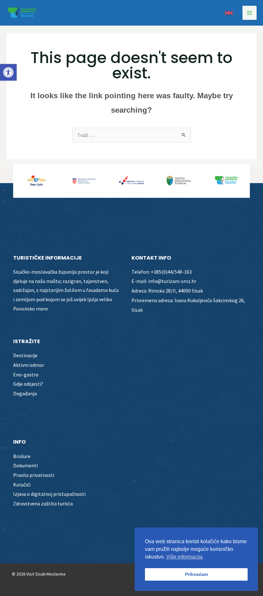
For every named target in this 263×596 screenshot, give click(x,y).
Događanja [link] (25, 393)
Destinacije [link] (25, 355)
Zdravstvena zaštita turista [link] (43, 503)
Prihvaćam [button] (196, 574)
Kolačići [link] (21, 484)
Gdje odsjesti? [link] (28, 384)
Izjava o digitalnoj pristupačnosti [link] (49, 494)
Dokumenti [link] (25, 465)
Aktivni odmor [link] (28, 365)
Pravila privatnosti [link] (33, 475)
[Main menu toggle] (249, 13)
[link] (8, 72)
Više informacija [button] (184, 557)
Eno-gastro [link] (25, 374)
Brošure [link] (21, 456)
